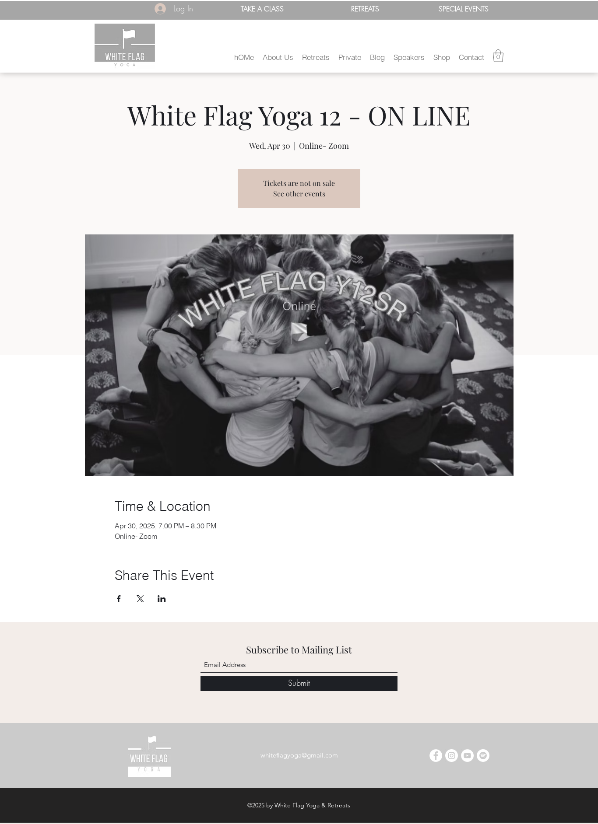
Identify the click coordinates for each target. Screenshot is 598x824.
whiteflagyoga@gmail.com (299, 755)
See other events (299, 193)
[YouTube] (467, 755)
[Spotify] (483, 755)
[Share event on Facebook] (119, 598)
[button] (278, 57)
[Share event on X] (140, 598)
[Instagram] (451, 755)
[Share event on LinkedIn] (162, 598)
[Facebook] (435, 755)
